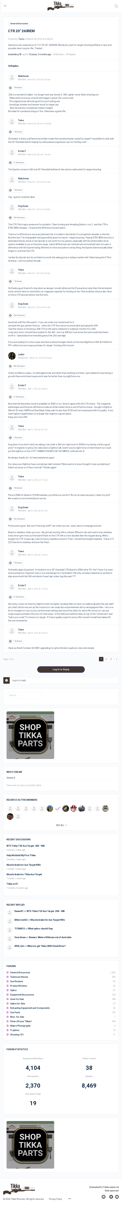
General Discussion (19, 23)
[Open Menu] (5, 5)
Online (11, 778)
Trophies (14, 1030)
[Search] (116, 6)
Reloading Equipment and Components (30, 1008)
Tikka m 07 (12, 884)
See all (60, 825)
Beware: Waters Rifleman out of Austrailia (50, 937)
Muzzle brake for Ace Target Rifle (24, 865)
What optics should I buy (40, 928)
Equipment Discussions (22, 994)
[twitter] (111, 1197)
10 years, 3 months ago (40, 54)
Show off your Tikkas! (21, 1021)
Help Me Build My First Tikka (21, 855)
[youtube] (117, 1197)
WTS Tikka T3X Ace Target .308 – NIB (26, 846)
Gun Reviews (16, 981)
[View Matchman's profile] (12, 77)
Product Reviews (18, 986)
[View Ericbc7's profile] (12, 152)
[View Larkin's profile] (12, 356)
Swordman (20, 937)
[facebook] (103, 1197)
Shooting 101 (17, 1034)
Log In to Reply (61, 669)
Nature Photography (20, 1025)
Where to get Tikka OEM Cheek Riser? (46, 946)
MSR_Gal (19, 946)
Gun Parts (15, 1012)
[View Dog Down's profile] (12, 207)
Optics (13, 990)
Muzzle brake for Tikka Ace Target (24, 874)
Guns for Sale (17, 999)
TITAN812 (19, 928)
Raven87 (18, 911)
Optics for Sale (17, 1003)
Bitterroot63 (20, 920)
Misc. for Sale (17, 1017)
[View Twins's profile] (12, 122)
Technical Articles (19, 977)
